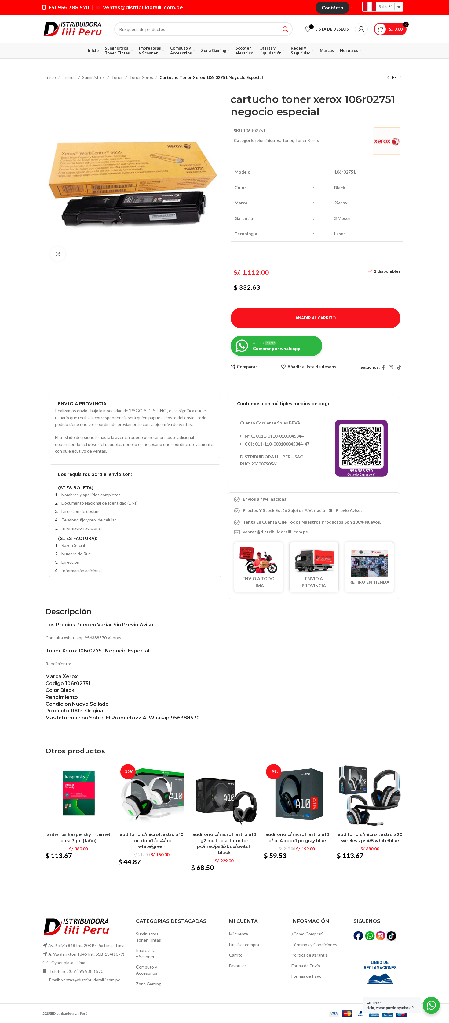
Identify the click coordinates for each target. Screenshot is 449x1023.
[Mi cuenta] (361, 29)
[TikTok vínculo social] (399, 367)
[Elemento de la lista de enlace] (314, 531)
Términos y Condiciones (314, 944)
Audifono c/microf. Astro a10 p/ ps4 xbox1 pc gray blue (297, 837)
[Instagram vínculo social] (391, 367)
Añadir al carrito (315, 317)
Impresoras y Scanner (147, 953)
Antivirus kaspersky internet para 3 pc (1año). (79, 837)
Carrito (236, 955)
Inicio (51, 77)
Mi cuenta (238, 933)
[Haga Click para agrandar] (57, 254)
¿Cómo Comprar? (307, 933)
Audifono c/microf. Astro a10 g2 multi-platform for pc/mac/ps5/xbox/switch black (224, 843)
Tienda (69, 77)
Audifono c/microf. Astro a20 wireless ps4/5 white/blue (370, 837)
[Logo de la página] (72, 28)
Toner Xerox (141, 77)
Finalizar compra (244, 944)
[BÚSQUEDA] (286, 29)
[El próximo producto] (400, 78)
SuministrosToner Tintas (148, 937)
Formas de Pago (306, 976)
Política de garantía (309, 955)
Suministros (93, 77)
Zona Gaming (148, 983)
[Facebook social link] (383, 367)
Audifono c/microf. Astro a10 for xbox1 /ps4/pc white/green (152, 840)
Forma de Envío (305, 965)
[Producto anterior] (388, 78)
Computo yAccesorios (146, 970)
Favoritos (238, 965)
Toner (117, 77)
